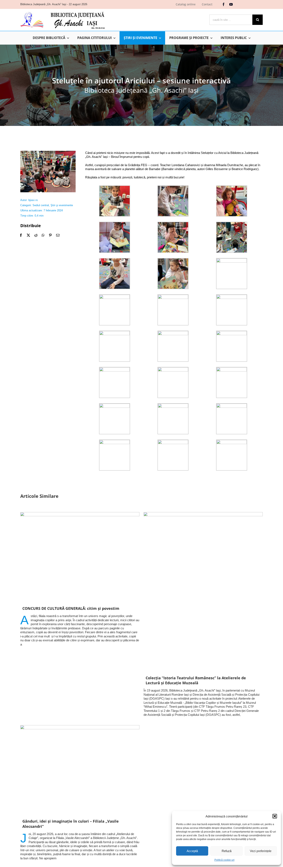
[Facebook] (21, 235)
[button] (275, 816)
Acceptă (192, 851)
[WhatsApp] (43, 235)
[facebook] (223, 4)
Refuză (226, 851)
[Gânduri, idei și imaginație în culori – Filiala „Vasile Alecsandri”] (79, 770)
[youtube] (231, 4)
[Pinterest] (50, 235)
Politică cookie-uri (224, 859)
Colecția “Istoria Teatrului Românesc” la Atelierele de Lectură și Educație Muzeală (196, 680)
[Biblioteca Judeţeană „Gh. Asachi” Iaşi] (62, 11)
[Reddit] (36, 235)
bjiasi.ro (33, 200)
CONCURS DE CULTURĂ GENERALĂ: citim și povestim (70, 608)
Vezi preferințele (260, 851)
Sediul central (41, 205)
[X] (28, 235)
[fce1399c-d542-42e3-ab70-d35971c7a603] (48, 152)
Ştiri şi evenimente (62, 205)
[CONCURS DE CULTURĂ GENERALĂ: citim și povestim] (79, 557)
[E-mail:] (58, 235)
